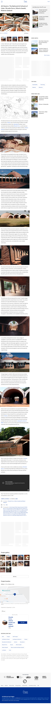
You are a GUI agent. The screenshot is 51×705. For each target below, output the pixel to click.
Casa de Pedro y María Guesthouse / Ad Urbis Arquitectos (43, 98)
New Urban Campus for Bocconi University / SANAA (44, 42)
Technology (42, 84)
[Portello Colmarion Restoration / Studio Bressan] (35, 25)
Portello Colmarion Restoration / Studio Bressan (43, 25)
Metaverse (41, 87)
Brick (3, 636)
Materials (34, 87)
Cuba (16, 498)
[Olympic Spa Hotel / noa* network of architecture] (35, 12)
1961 (7, 505)
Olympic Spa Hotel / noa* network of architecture (43, 11)
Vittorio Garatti (18, 644)
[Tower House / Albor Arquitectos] (34, 114)
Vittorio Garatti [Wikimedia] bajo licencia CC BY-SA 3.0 (15, 510)
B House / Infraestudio (43, 104)
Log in (49, 1)
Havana (9, 122)
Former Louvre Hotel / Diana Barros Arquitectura (43, 18)
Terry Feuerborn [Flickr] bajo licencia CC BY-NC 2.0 (16, 508)
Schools (7, 498)
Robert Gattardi (5, 647)
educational (16, 124)
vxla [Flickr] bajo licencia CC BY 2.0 (19, 515)
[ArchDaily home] (25, 1)
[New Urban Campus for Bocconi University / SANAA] (34, 43)
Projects (8, 636)
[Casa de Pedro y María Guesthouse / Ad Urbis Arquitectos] (34, 99)
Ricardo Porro (17, 126)
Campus (3, 498)
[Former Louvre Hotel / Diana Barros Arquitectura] (35, 18)
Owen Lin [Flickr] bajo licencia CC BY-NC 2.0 (12, 510)
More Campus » (47, 55)
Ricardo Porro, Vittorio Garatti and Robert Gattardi (12, 621)
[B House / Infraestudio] (34, 107)
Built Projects (15, 636)
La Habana (4, 650)
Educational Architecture (6, 642)
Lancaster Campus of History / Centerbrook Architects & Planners (43, 50)
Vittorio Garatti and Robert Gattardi (17, 647)
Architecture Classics (6, 639)
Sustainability (34, 84)
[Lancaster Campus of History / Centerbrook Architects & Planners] (34, 51)
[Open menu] (1, 1)
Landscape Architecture (17, 639)
